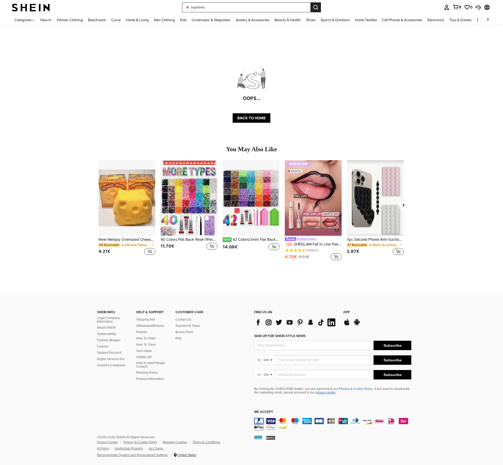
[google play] (356, 325)
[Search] (315, 7)
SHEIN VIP (144, 357)
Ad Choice (156, 448)
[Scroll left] (481, 20)
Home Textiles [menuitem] (366, 20)
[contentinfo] (332, 424)
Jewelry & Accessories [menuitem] (252, 20)
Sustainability (106, 334)
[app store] (347, 325)
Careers (102, 346)
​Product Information (150, 379)
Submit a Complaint (111, 365)
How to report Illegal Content (150, 364)
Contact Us (183, 319)
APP (346, 312)
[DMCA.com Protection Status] (270, 437)
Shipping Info (145, 319)
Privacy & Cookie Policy (356, 389)
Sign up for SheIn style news (280, 336)
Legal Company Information (108, 319)
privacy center (325, 392)
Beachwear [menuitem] (97, 20)
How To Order (146, 338)
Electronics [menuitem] (435, 20)
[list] (296, 322)
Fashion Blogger (109, 340)
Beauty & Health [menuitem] (288, 20)
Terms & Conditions (206, 442)
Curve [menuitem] (116, 20)
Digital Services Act (110, 359)
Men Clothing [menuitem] (164, 20)
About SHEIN (106, 327)
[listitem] (127, 210)
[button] (478, 7)
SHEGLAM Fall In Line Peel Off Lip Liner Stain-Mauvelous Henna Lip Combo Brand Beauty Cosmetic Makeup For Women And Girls (314, 244)
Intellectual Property (129, 448)
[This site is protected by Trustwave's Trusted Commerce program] (258, 437)
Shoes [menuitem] (310, 20)
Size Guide (144, 351)
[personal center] (447, 7)
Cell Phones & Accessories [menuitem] (402, 20)
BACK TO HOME (251, 118)
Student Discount (109, 353)
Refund (141, 332)
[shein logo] (31, 7)
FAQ (179, 338)
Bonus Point (184, 332)
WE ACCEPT (263, 412)
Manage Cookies (175, 442)
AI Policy (103, 448)
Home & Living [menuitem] (137, 20)
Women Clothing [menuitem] (70, 20)
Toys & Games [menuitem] (460, 20)
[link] (456, 7)
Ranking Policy (147, 372)
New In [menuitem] (45, 20)
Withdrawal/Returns (150, 326)
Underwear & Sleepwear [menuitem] (211, 20)
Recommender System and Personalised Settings (132, 455)
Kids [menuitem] (183, 20)
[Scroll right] (488, 20)
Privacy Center (107, 442)
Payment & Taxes (188, 326)
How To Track (146, 344)
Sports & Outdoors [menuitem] (335, 20)
